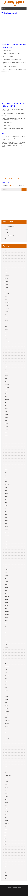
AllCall (6, 272)
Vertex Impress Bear (15, 178)
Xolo (5, 857)
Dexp (6, 366)
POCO (6, 687)
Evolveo (6, 393)
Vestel (6, 814)
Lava (6, 566)
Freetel (6, 408)
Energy (6, 390)
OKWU (6, 647)
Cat (5, 332)
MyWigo (6, 617)
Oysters (6, 663)
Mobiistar (7, 602)
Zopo (6, 875)
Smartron (7, 726)
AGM (6, 266)
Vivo (5, 817)
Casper (6, 329)
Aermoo (6, 263)
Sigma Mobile (7, 720)
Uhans (6, 778)
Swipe (6, 747)
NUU (6, 644)
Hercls (6, 450)
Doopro (6, 375)
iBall (5, 475)
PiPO (6, 672)
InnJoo (6, 496)
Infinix (6, 490)
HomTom (6, 460)
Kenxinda (7, 532)
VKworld (6, 820)
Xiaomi (6, 854)
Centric (6, 338)
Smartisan (7, 723)
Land (6, 557)
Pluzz (6, 684)
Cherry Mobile (8, 341)
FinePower (7, 399)
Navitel (6, 620)
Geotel (6, 420)
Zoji (5, 872)
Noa (5, 629)
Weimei (6, 835)
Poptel (6, 693)
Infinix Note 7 (7, 238)
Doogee (6, 372)
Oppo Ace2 (7, 232)
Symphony (7, 750)
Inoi (5, 499)
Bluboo (6, 320)
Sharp (6, 717)
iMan (6, 481)
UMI (5, 790)
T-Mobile (6, 754)
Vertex (6, 805)
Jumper (6, 520)
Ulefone (6, 787)
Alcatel (6, 269)
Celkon (6, 335)
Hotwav (6, 463)
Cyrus (6, 363)
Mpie (6, 608)
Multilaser (7, 611)
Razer (6, 702)
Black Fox (7, 302)
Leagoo (6, 569)
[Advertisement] (14, 28)
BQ (5, 323)
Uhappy (6, 781)
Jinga (6, 517)
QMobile (6, 699)
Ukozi (6, 784)
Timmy (6, 772)
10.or (6, 250)
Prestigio (6, 696)
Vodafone (7, 823)
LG (5, 578)
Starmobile (7, 738)
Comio (6, 347)
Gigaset (6, 423)
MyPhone (7, 614)
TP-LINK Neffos (8, 775)
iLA (5, 478)
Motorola (6, 605)
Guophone (7, 444)
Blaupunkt (7, 311)
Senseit (6, 714)
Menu (3, 8)
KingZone (7, 535)
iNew (6, 487)
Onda (6, 650)
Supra (6, 744)
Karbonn (6, 526)
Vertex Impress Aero (6, 178)
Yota (5, 863)
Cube (6, 357)
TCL (5, 757)
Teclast (6, 760)
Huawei (6, 469)
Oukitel (6, 660)
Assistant (7, 293)
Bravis (6, 326)
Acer (6, 260)
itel (5, 511)
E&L (5, 381)
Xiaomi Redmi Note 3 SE (10, 226)
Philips (6, 669)
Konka (6, 541)
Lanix (6, 563)
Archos (6, 287)
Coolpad (6, 353)
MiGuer (6, 599)
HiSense (6, 457)
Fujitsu (6, 411)
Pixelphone (7, 675)
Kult (5, 550)
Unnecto (6, 796)
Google (6, 435)
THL (5, 769)
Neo (5, 626)
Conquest (7, 350)
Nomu (6, 638)
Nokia (6, 632)
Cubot (6, 360)
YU (5, 866)
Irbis (5, 508)
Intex (6, 502)
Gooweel (6, 438)
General (6, 417)
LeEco (6, 572)
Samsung (7, 711)
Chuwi (6, 344)
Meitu (6, 590)
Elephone (7, 384)
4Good (6, 257)
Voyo (6, 829)
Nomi (6, 635)
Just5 (6, 523)
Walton (6, 832)
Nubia (6, 641)
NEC (6, 623)
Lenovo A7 (7, 229)
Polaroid (6, 690)
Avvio (6, 299)
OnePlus (6, 654)
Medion (6, 584)
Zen (5, 869)
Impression (7, 484)
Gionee (6, 429)
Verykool (6, 811)
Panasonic (7, 666)
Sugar (6, 741)
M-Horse (6, 581)
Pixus (6, 678)
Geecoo (6, 414)
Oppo (6, 657)
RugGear (6, 708)
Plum (6, 681)
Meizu (6, 593)
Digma (6, 369)
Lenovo (6, 575)
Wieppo (6, 838)
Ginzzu (6, 426)
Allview (6, 278)
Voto (5, 826)
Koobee (6, 544)
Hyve (6, 472)
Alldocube (7, 275)
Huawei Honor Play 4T (9, 235)
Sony (6, 732)
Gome (6, 432)
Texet (6, 766)
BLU (5, 317)
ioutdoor (6, 505)
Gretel (6, 441)
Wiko (6, 844)
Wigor (6, 841)
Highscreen (7, 454)
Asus (6, 296)
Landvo (6, 560)
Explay (6, 396)
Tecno (6, 763)
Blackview (7, 308)
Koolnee (6, 547)
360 (5, 253)
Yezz (6, 860)
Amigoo (6, 284)
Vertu (6, 808)
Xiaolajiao (7, 851)
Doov (6, 378)
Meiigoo (6, 587)
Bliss (6, 314)
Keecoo (6, 529)
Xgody (6, 847)
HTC (5, 466)
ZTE (5, 878)
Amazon (6, 281)
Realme (6, 705)
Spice (6, 735)
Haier (6, 447)
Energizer (7, 387)
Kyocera (6, 554)
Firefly (6, 402)
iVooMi (6, 514)
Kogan (6, 538)
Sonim (6, 729)
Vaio (5, 799)
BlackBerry (7, 305)
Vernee (6, 802)
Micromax (7, 596)
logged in (11, 185)
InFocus (6, 493)
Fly (5, 405)
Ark (5, 290)
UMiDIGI (6, 793)
